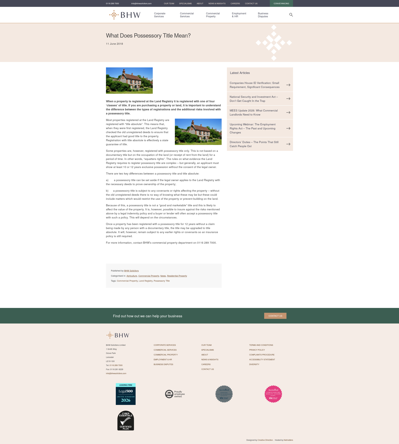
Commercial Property (213, 15)
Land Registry (145, 280)
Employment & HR (239, 15)
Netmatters (288, 440)
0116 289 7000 (112, 3)
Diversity (254, 364)
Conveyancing (281, 3)
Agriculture (132, 275)
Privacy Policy (257, 349)
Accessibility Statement (262, 359)
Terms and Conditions (261, 345)
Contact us (275, 315)
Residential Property (177, 275)
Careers (235, 3)
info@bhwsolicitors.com (141, 3)
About (200, 3)
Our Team (169, 3)
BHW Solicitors (131, 270)
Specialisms (185, 3)
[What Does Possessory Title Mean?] (129, 97)
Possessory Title (162, 280)
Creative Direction (265, 440)
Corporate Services (159, 15)
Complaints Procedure (261, 354)
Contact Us (251, 3)
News (163, 275)
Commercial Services (187, 15)
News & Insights (217, 3)
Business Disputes (263, 15)
